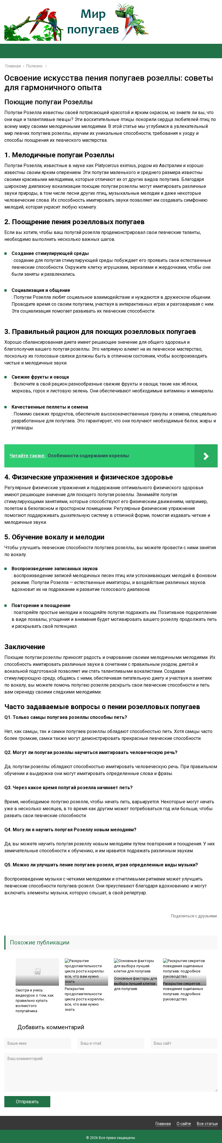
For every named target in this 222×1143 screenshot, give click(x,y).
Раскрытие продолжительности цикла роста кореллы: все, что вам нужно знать (85, 999)
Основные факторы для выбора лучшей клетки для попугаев (135, 983)
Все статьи (207, 1123)
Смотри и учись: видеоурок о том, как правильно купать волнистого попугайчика (35, 1000)
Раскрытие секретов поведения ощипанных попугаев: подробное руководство (183, 991)
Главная (163, 1123)
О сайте (184, 1123)
